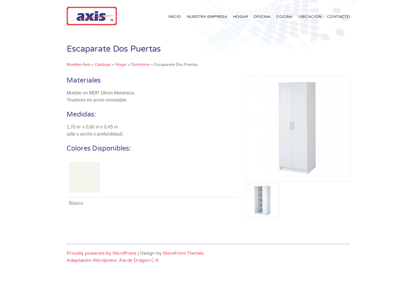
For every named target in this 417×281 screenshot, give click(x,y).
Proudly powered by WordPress (101, 253)
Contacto (338, 16)
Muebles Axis (78, 64)
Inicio (174, 16)
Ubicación (309, 16)
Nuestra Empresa (207, 16)
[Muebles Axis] (92, 23)
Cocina (284, 16)
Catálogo (103, 64)
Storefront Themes (183, 253)
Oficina (262, 16)
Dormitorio (140, 64)
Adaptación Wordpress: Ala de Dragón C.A (113, 260)
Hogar (240, 16)
